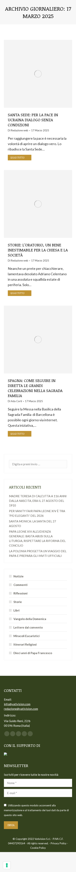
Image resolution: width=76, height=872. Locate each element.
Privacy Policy (58, 843)
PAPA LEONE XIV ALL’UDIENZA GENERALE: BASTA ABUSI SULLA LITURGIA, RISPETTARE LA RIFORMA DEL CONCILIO (37, 538)
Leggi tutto (18, 157)
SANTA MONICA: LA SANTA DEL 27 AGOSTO (32, 523)
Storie (17, 602)
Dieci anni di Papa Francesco (32, 653)
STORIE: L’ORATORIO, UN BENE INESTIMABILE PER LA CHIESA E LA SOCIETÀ (38, 250)
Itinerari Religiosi (25, 644)
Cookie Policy (38, 847)
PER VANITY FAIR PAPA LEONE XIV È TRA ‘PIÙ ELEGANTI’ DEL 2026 (37, 513)
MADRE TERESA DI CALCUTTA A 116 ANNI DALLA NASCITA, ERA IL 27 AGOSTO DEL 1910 (38, 500)
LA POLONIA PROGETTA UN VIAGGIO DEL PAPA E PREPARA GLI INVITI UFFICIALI (37, 553)
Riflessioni (20, 593)
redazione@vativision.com (21, 708)
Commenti (20, 584)
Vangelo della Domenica (29, 619)
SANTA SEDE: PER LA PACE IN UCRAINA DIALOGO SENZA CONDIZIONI (33, 119)
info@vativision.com (17, 704)
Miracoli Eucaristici (26, 636)
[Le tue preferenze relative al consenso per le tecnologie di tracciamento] (7, 865)
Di (18, 130)
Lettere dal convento (28, 627)
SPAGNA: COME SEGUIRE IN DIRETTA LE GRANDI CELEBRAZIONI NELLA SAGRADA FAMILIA (35, 388)
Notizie (18, 576)
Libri (16, 610)
